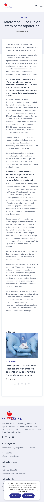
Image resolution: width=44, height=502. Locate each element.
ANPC (4, 466)
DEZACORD (28, 496)
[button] (15, 384)
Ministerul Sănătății (9, 470)
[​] (41, 6)
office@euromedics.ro (10, 456)
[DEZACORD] (37, 490)
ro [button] (35, 5)
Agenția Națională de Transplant (14, 473)
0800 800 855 (7, 453)
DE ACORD (15, 496)
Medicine (23, 18)
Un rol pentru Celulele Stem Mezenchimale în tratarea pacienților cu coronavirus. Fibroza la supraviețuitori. (21, 370)
